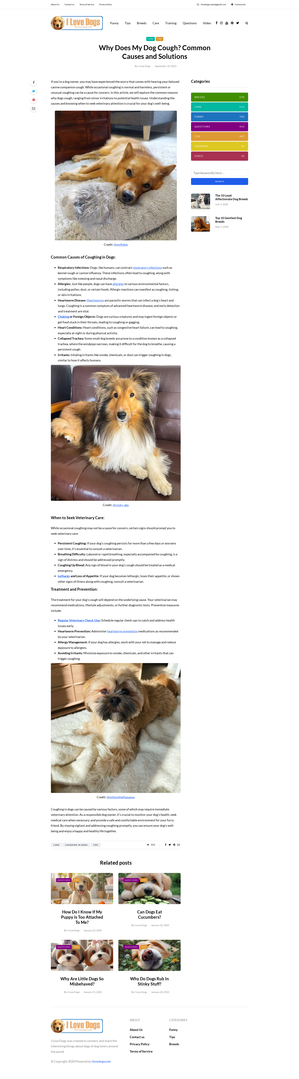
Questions (190, 23)
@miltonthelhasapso (121, 797)
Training (170, 23)
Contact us (69, 4)
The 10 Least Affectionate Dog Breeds (231, 197)
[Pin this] (33, 99)
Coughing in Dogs (76, 845)
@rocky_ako (121, 505)
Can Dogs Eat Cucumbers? (149, 914)
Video (207, 23)
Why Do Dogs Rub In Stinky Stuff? (149, 981)
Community (240, 4)
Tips (128, 23)
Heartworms (95, 300)
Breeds (141, 23)
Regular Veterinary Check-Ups (79, 620)
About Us (55, 4)
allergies (118, 284)
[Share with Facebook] (33, 82)
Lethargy (64, 576)
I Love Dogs (144, 66)
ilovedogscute (101, 1061)
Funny (114, 23)
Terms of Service (86, 4)
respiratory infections (147, 267)
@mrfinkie (121, 244)
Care (156, 23)
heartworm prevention (122, 631)
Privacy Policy (105, 4)
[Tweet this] (33, 91)
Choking (63, 316)
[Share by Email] (33, 108)
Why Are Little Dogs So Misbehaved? (82, 981)
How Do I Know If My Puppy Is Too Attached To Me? (82, 917)
